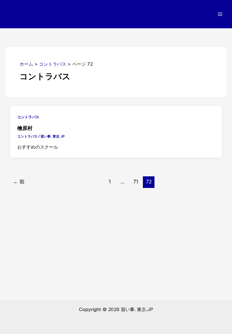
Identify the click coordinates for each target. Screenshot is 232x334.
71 (135, 182)
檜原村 (25, 128)
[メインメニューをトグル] (220, 14)
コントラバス (28, 117)
